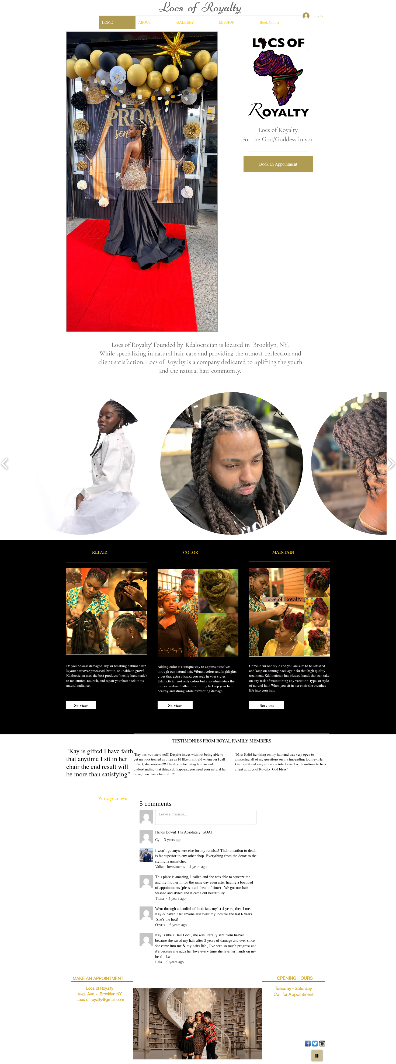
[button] (142, 182)
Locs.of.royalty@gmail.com (100, 999)
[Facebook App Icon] (308, 1043)
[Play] (317, 1055)
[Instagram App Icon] (322, 1043)
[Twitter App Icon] (315, 1043)
